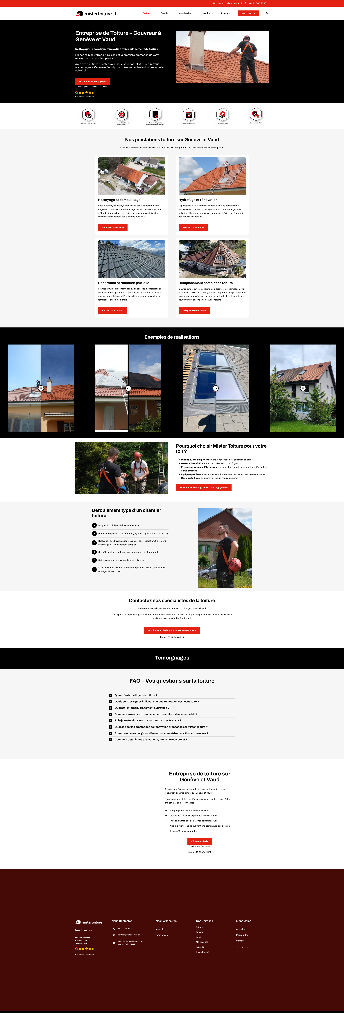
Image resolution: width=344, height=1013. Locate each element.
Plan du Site (242, 935)
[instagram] (242, 947)
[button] (267, 13)
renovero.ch (162, 935)
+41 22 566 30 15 (175, 637)
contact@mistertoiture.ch (129, 935)
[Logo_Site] (96, 10)
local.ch (160, 929)
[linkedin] (247, 947)
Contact (240, 940)
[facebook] (237, 947)
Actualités (241, 929)
